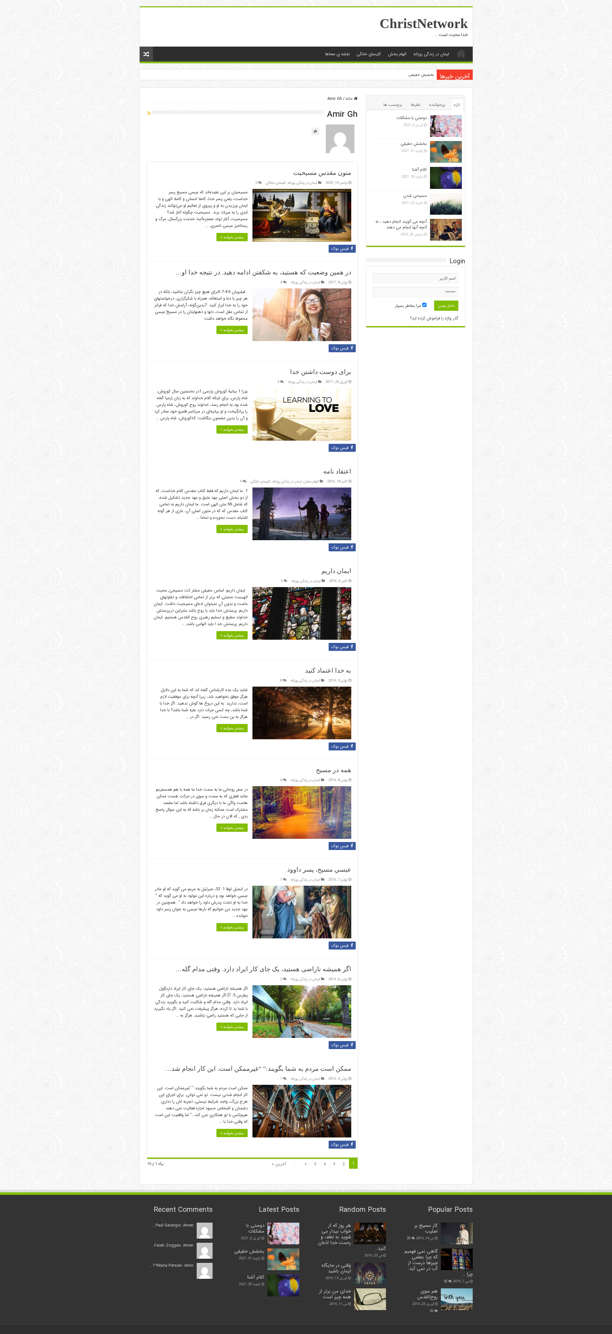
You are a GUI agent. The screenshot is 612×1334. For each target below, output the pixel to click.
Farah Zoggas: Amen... (171, 1245)
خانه (350, 98)
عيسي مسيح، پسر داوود (319, 869)
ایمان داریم (336, 570)
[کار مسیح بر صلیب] (457, 1233)
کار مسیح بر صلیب (426, 1228)
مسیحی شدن (415, 195)
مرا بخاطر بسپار (408, 305)
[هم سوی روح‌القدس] (457, 1299)
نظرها (415, 104)
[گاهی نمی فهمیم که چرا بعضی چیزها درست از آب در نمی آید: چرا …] (457, 1259)
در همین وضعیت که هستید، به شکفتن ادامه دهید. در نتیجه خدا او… (263, 272)
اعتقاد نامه (337, 471)
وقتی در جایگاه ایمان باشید (336, 1268)
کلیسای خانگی (369, 54)
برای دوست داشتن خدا (320, 371)
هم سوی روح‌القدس (427, 1294)
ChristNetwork (424, 23)
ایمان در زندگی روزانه (431, 54)
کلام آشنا (419, 169)
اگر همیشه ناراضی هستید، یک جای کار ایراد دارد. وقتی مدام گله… (263, 969)
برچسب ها (392, 104)
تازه (457, 104)
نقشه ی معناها (337, 54)
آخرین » (279, 1164)
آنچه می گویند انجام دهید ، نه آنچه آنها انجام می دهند (401, 224)
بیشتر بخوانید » (232, 237)
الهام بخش (397, 54)
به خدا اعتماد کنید (328, 670)
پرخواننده (437, 104)
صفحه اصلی (461, 53)
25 (409, 1238)
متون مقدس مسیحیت (322, 172)
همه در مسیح (333, 769)
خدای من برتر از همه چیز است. (335, 1294)
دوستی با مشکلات (411, 118)
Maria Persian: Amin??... (171, 1265)
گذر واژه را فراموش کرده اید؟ (434, 318)
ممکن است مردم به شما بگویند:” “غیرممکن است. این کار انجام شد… (258, 1068)
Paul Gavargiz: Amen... (172, 1225)
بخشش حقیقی (421, 74)
